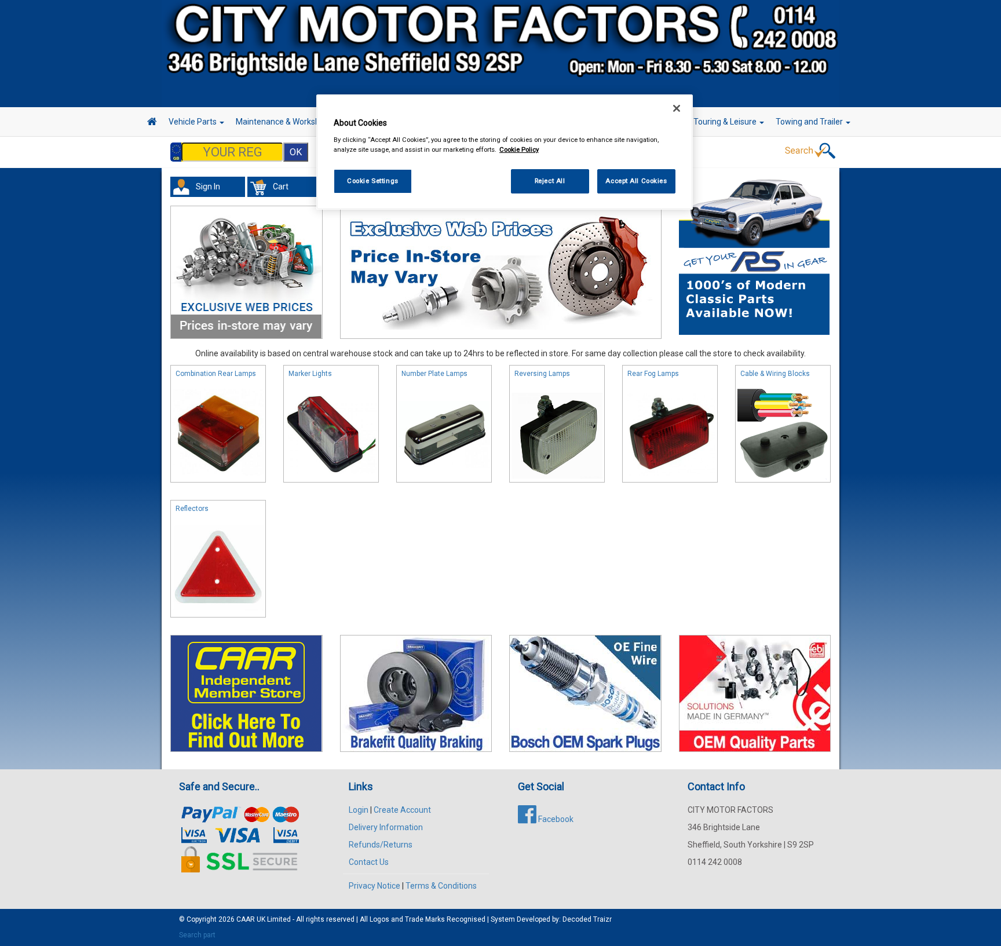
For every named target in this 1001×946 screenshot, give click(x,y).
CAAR (245, 919)
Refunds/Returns (380, 844)
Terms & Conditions (441, 885)
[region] (504, 152)
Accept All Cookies (636, 181)
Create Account (402, 809)
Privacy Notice (374, 885)
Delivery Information (386, 827)
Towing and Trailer (810, 121)
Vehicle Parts (193, 121)
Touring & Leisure (725, 121)
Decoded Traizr (587, 919)
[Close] (676, 108)
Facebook (554, 819)
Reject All (550, 181)
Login (358, 809)
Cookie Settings (373, 181)
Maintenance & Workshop (283, 121)
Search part (197, 935)
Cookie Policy (519, 149)
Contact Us (369, 862)
